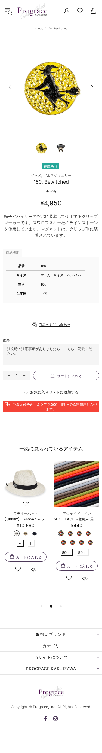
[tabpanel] (25, 523)
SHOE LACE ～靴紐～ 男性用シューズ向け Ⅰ (77, 519)
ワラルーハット (25, 513)
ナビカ (51, 191)
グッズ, (36, 175)
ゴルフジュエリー (57, 175)
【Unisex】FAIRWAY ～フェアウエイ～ (25, 519)
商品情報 (12, 253)
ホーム (39, 28)
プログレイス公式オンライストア (32, 11)
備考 (6, 340)
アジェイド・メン (77, 513)
